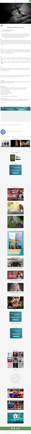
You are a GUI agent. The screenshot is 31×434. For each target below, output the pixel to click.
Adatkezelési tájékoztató (16, 431)
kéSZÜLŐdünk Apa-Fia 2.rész (15, 146)
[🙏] (20, 365)
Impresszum (8, 431)
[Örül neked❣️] (20, 359)
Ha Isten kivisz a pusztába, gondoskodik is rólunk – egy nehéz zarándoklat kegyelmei (15, 226)
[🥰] (10, 365)
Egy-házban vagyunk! (10, 422)
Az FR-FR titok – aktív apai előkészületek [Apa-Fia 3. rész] (25, 146)
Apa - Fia (2, 102)
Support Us (26, 431)
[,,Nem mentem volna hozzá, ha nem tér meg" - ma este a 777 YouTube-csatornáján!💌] (20, 354)
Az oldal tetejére (27, 432)
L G (3, 25)
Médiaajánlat (5, 431)
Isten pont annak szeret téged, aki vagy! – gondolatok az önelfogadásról (15, 213)
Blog (5, 102)
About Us (23, 431)
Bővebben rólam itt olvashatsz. (17, 131)
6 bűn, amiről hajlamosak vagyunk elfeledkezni (14, 307)
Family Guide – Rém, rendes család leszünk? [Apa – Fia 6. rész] (5, 146)
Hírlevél (21, 431)
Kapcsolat (12, 431)
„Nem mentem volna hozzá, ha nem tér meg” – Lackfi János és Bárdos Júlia (15, 199)
